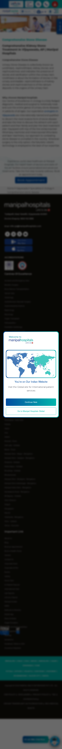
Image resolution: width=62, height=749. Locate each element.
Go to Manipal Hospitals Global (31, 411)
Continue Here (31, 402)
